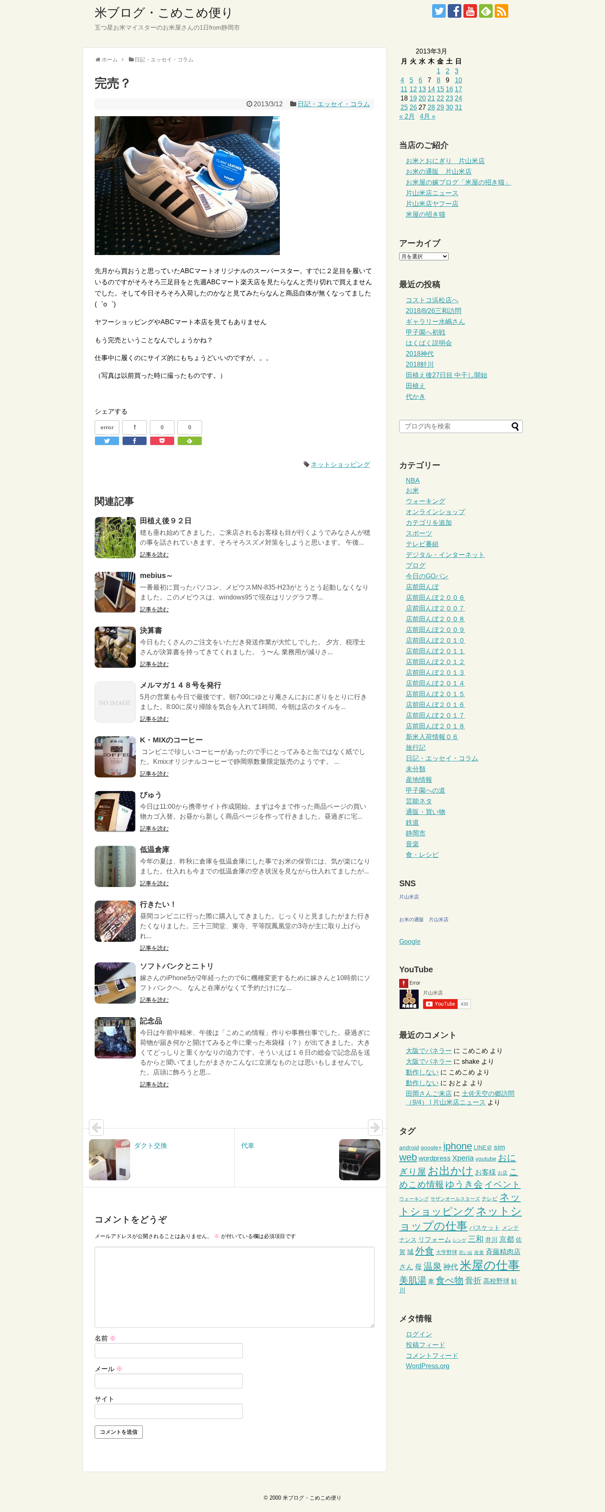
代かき (416, 396)
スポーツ (419, 533)
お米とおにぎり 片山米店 (445, 160)
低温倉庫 (155, 849)
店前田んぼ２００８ (435, 619)
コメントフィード (432, 1355)
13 (422, 89)
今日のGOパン (427, 576)
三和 (476, 1239)
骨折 (473, 1280)
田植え (416, 385)
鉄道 (412, 822)
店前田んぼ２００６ (435, 597)
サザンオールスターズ (455, 1199)
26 (413, 107)
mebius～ (156, 575)
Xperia (463, 1158)
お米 (412, 490)
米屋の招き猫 (425, 214)
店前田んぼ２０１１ (435, 651)
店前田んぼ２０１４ (435, 683)
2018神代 (420, 353)
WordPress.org (427, 1365)
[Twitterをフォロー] (439, 11)
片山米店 (409, 897)
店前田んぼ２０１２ (435, 661)
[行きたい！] (115, 921)
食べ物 (449, 1280)
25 (404, 107)
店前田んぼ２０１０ (435, 640)
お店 (502, 1173)
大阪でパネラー (429, 1050)
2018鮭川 (420, 364)
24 (458, 98)
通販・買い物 (425, 811)
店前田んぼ (422, 586)
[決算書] (115, 647)
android (409, 1148)
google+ (431, 1148)
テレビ (490, 1199)
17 (458, 89)
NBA (413, 480)
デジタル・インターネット (445, 554)
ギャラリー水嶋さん (435, 321)
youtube (485, 1159)
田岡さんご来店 (429, 1093)
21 (431, 98)
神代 (450, 1267)
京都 (506, 1239)
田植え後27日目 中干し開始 (446, 375)
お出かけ (450, 1171)
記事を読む (154, 554)
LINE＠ (483, 1148)
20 (422, 98)
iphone (457, 1146)
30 (449, 107)
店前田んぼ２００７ (435, 608)
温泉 (433, 1266)
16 (449, 89)
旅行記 (416, 747)
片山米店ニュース (432, 193)
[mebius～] (115, 592)
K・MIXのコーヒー (171, 740)
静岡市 (416, 833)
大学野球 (446, 1252)
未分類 (416, 768)
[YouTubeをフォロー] (470, 11)
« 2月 (407, 116)
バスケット (484, 1227)
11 (403, 89)
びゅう (151, 795)
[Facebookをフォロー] (454, 11)
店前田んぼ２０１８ (435, 726)
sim (499, 1147)
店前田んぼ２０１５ (435, 693)
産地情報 (419, 779)
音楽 (412, 843)
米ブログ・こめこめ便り (164, 12)
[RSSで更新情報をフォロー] (501, 11)
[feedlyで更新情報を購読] (486, 11)
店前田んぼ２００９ (435, 629)
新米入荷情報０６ (432, 736)
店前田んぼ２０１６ (435, 704)
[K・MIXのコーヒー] (115, 756)
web (408, 1157)
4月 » (427, 116)
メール (109, 1368)
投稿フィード (425, 1344)
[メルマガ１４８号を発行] (115, 702)
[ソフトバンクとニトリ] (115, 983)
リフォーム (434, 1239)
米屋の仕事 (490, 1265)
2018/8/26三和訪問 (433, 310)
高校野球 (496, 1281)
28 (431, 107)
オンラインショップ (435, 511)
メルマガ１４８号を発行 (180, 685)
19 (413, 98)
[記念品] (115, 1037)
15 (440, 89)
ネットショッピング (340, 464)
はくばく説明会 (429, 342)
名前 (105, 1338)
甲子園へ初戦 (425, 332)
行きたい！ (158, 904)
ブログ (416, 565)
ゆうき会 (464, 1184)
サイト (104, 1398)
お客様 (485, 1172)
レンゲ (459, 1240)
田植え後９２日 (166, 521)
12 (413, 89)
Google (410, 941)
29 (440, 107)
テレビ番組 (422, 544)
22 (440, 98)
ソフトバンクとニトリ (177, 966)
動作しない (422, 1072)
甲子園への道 (425, 790)
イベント (502, 1184)
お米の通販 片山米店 (439, 171)
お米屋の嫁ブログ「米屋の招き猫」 (458, 182)
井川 (491, 1239)
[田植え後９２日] (115, 537)
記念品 (151, 1021)
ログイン (419, 1334)
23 (449, 98)
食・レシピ (422, 854)
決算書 (151, 630)
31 (458, 107)
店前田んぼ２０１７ (435, 715)
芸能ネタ (419, 801)
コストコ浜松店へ (432, 300)
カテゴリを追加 (429, 522)
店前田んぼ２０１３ (435, 672)
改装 (479, 1252)
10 (458, 80)
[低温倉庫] (115, 866)
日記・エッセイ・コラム (334, 104)
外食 (424, 1250)
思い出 (465, 1252)
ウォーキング (425, 501)
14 (431, 89)
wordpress (435, 1158)
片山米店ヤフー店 (432, 203)
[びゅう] (115, 811)
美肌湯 (412, 1280)
